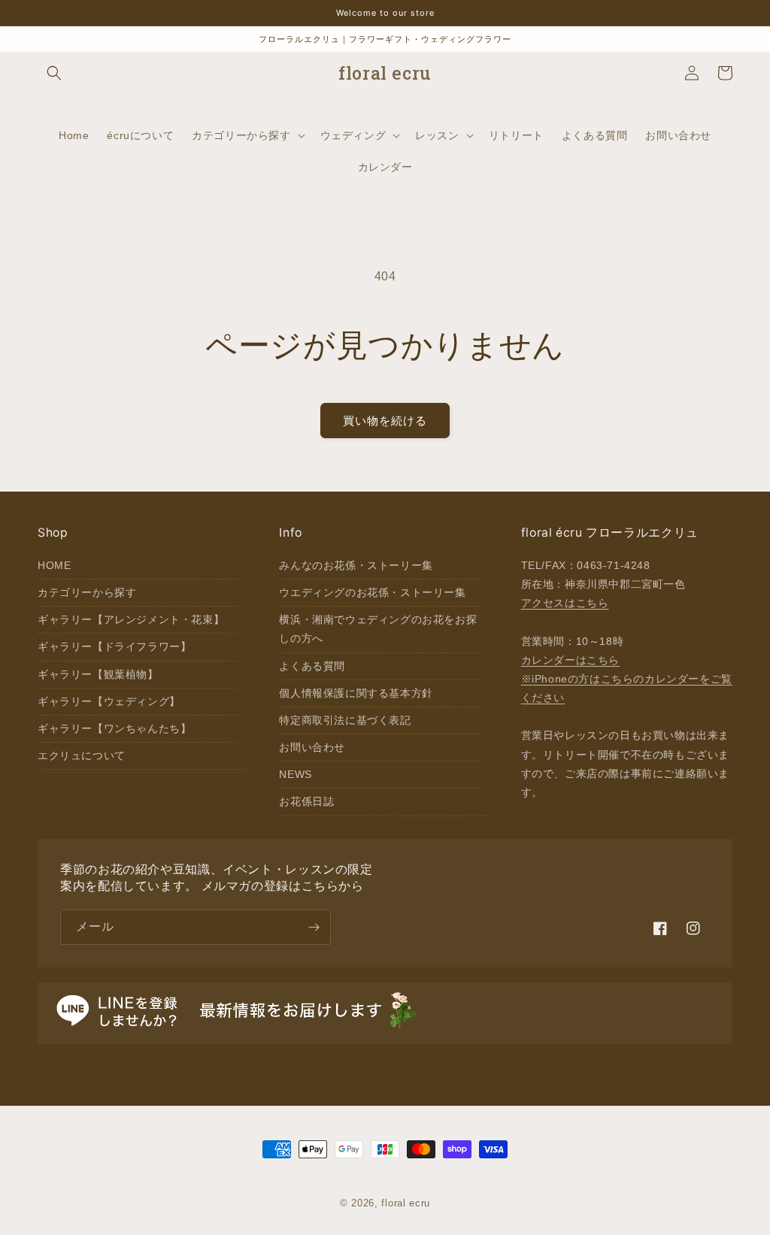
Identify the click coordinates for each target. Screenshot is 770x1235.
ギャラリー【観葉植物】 (98, 674)
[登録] (313, 927)
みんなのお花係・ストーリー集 (355, 565)
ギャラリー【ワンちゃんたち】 (114, 728)
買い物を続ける (385, 420)
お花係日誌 (306, 801)
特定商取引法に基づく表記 (345, 720)
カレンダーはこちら (570, 660)
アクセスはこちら (565, 603)
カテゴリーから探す (87, 592)
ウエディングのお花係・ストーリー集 (372, 592)
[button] (54, 72)
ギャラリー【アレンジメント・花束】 (131, 619)
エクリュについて (82, 755)
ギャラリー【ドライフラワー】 (114, 646)
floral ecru (405, 1203)
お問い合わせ (312, 747)
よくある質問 (312, 666)
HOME (54, 565)
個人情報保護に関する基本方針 (355, 693)
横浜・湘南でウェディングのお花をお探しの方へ (378, 628)
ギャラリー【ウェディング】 (109, 701)
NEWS (295, 774)
